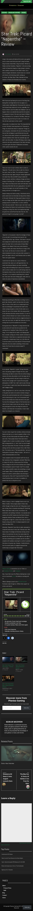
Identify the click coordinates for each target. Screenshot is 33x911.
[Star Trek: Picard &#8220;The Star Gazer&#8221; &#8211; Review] (8, 659)
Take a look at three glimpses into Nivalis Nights (12, 858)
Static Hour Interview (7, 763)
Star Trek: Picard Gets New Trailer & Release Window (8, 685)
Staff (5, 890)
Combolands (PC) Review (7, 854)
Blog (3, 892)
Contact (4, 895)
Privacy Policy (7, 888)
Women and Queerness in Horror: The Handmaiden (13, 866)
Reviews (24, 12)
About (4, 885)
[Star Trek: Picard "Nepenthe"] (11, 604)
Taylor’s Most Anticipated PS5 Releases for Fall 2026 (13, 862)
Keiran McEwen (8, 54)
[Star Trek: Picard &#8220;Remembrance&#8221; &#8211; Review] (21, 659)
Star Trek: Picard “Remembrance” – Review (20, 666)
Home (4, 897)
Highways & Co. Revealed (7, 869)
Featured (4, 12)
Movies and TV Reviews (14, 12)
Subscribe (26, 708)
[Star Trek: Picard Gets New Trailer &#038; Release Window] (8, 678)
